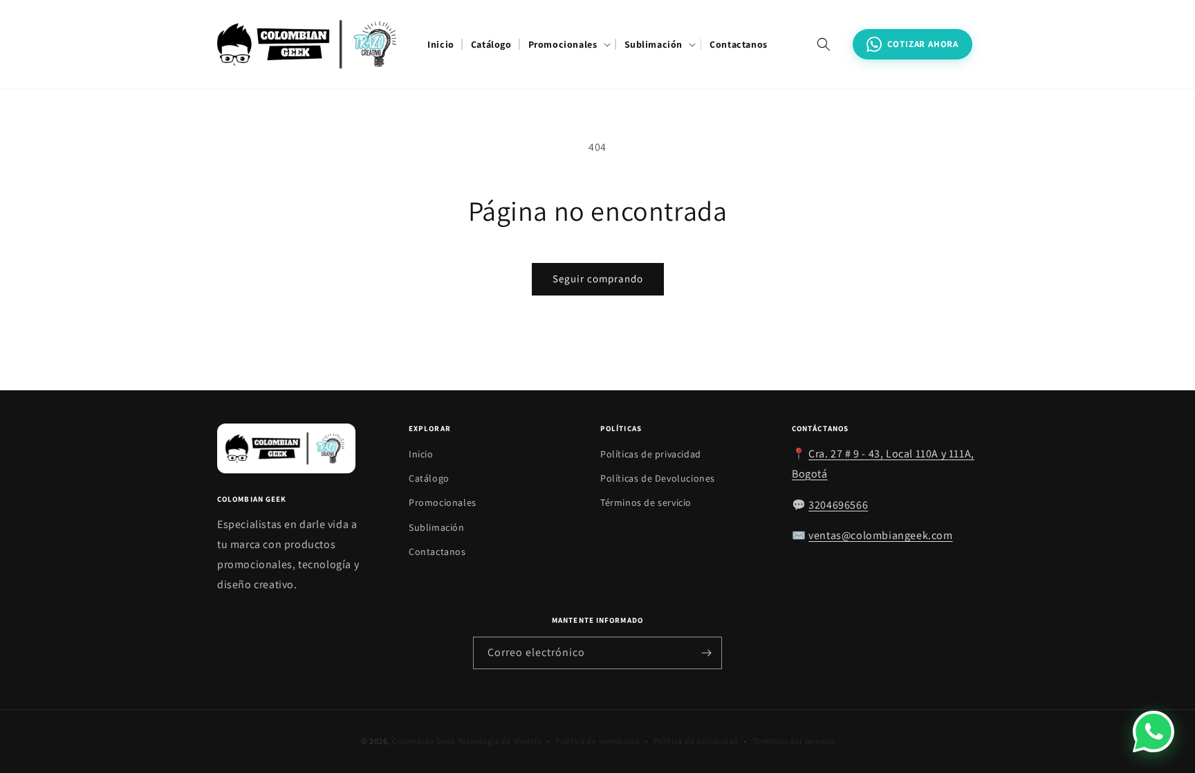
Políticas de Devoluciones (657, 478)
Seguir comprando (598, 278)
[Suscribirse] (706, 653)
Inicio (421, 454)
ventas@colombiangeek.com (880, 535)
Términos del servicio (793, 741)
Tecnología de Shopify (500, 741)
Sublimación (437, 527)
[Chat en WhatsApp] (1153, 731)
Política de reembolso (597, 741)
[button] (568, 44)
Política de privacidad (696, 741)
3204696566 (838, 505)
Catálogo (429, 478)
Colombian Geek (424, 741)
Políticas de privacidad (650, 454)
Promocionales (442, 502)
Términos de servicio (646, 502)
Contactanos (437, 551)
